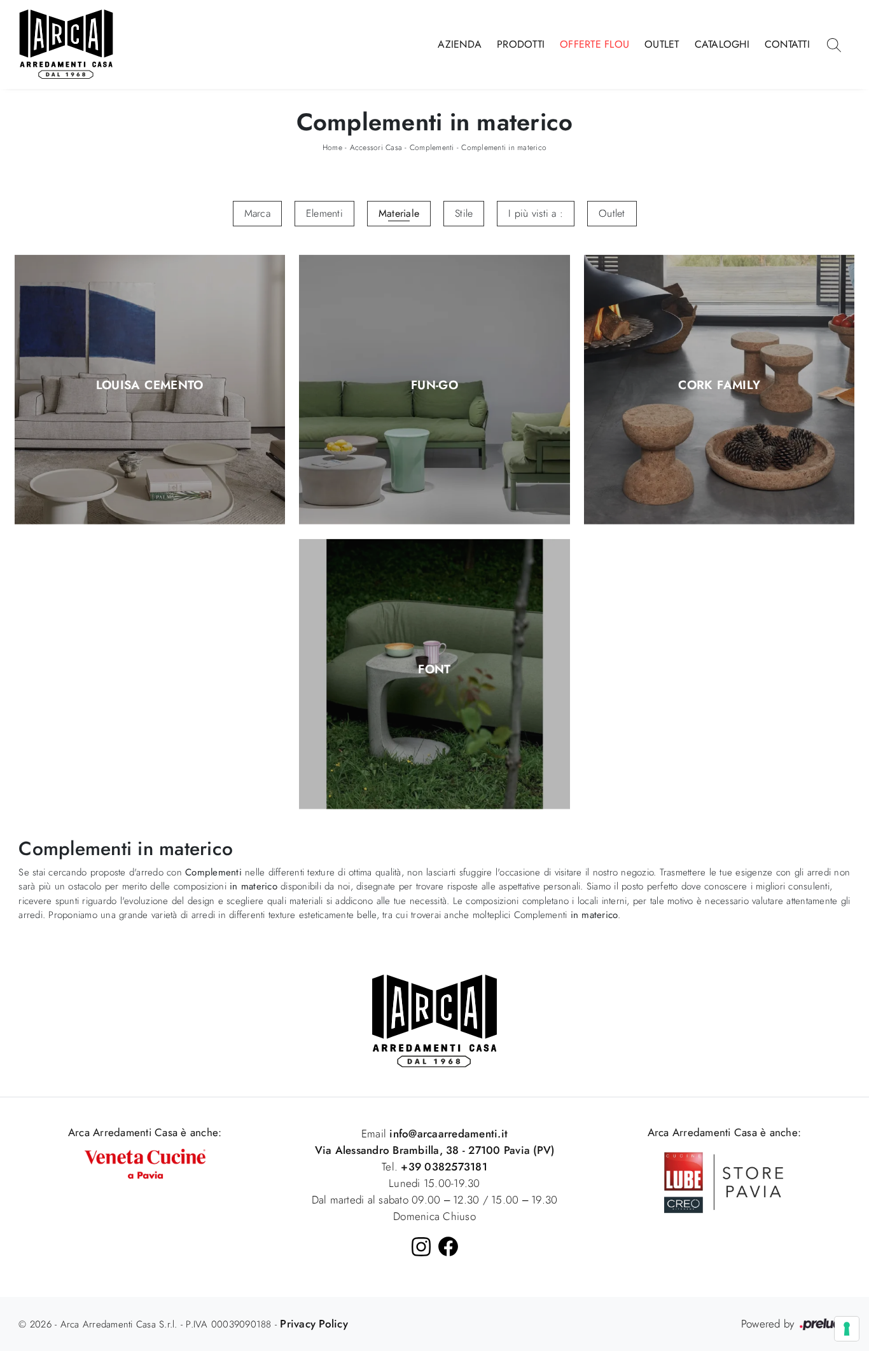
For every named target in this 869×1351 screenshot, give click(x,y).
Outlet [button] (612, 213)
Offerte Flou (594, 44)
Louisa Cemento (150, 385)
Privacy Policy (314, 1323)
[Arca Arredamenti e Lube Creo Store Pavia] (724, 1181)
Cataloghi (722, 44)
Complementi (432, 147)
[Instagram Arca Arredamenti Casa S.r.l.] (421, 1247)
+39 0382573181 (444, 1166)
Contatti (787, 44)
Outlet (661, 44)
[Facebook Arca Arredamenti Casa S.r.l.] (448, 1246)
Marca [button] (257, 213)
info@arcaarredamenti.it (447, 1133)
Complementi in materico (503, 147)
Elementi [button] (324, 213)
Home (332, 147)
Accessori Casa (376, 147)
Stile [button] (464, 213)
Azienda (460, 44)
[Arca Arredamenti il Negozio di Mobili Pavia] (434, 1020)
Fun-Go (434, 385)
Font (434, 669)
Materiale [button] (399, 213)
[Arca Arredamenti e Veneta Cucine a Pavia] (145, 1162)
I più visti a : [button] (535, 213)
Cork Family (719, 385)
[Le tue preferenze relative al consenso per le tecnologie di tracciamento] (847, 1329)
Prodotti (521, 44)
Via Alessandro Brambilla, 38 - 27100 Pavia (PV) (435, 1150)
